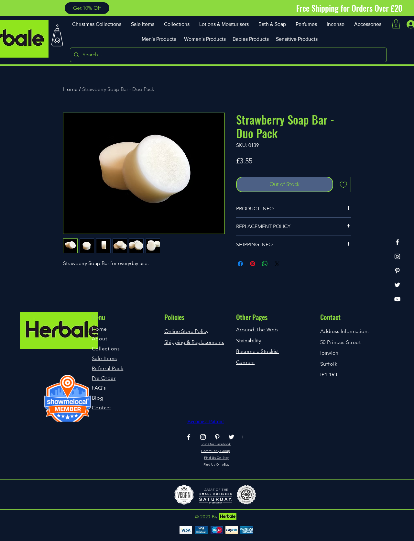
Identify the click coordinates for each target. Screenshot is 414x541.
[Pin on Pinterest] (252, 264)
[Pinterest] (397, 270)
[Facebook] (397, 242)
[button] (87, 8)
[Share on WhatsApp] (265, 264)
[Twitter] (397, 285)
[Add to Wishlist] (343, 184)
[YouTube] (397, 299)
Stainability (248, 340)
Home (70, 89)
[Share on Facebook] (240, 264)
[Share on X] (277, 264)
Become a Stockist (257, 351)
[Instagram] (397, 256)
